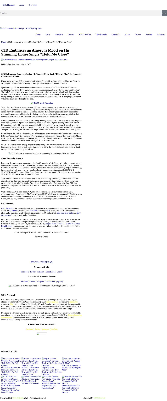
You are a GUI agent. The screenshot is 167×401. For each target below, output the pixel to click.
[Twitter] (16, 22)
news (49, 302)
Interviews (59, 35)
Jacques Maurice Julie (53, 224)
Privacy (138, 35)
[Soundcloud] (29, 22)
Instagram (40, 272)
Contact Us (115, 35)
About (21, 5)
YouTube (54, 329)
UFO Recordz (101, 35)
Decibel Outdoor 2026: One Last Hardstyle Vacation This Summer (30, 381)
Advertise (161, 35)
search (164, 13)
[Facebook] (10, 22)
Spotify (59, 272)
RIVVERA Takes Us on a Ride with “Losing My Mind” (71, 367)
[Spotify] (23, 22)
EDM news (13, 211)
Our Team (33, 5)
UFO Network (7, 208)
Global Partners (8, 5)
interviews (34, 211)
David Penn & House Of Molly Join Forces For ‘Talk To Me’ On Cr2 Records (10, 371)
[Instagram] (3, 22)
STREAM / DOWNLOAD (41, 262)
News (47, 35)
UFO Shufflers (85, 35)
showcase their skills (65, 213)
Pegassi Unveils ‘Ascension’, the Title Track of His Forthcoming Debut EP (52, 371)
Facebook (25, 272)
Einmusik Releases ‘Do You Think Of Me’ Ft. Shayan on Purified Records (71, 389)
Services (71, 35)
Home (38, 35)
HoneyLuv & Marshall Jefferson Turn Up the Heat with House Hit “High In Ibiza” (30, 371)
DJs (48, 211)
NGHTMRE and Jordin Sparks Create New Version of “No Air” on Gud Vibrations (10, 389)
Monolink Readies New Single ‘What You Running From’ (51, 385)
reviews (55, 302)
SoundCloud (51, 272)
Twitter (32, 272)
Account (149, 35)
